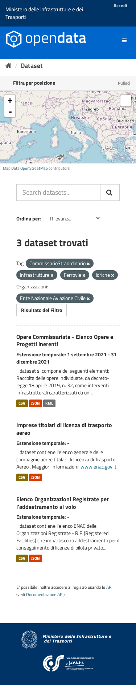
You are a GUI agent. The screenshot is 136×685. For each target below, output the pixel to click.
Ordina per (28, 218)
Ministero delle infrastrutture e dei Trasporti (44, 13)
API (109, 587)
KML (49, 403)
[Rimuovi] (88, 264)
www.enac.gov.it (98, 466)
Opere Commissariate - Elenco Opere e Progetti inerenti (64, 340)
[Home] (8, 65)
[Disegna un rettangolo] (125, 100)
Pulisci (124, 83)
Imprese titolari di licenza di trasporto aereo (64, 429)
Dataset (32, 65)
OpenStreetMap (34, 168)
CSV (21, 403)
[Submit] (110, 192)
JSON (35, 403)
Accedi (120, 5)
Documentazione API (44, 594)
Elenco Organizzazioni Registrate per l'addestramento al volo (62, 503)
